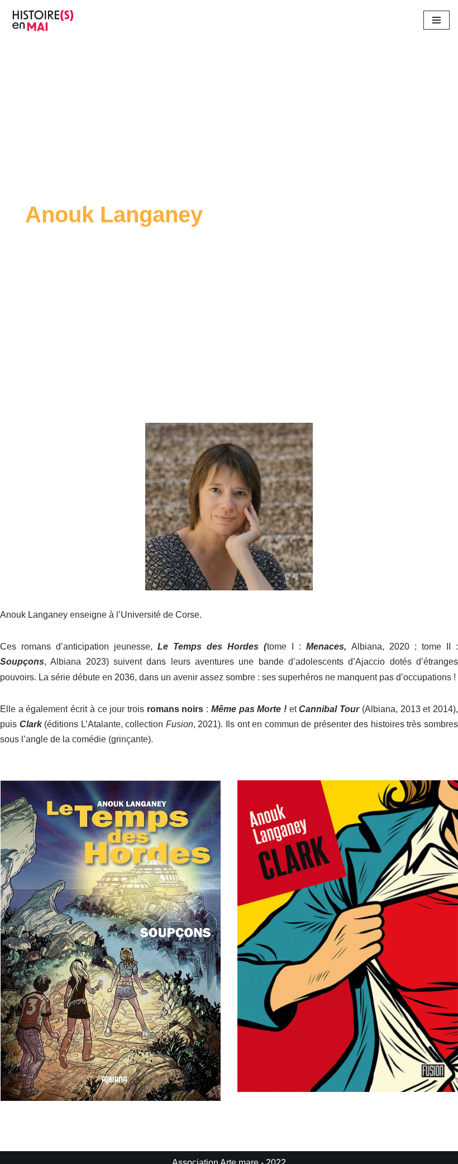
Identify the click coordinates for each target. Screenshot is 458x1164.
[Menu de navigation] (436, 20)
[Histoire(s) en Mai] (44, 20)
